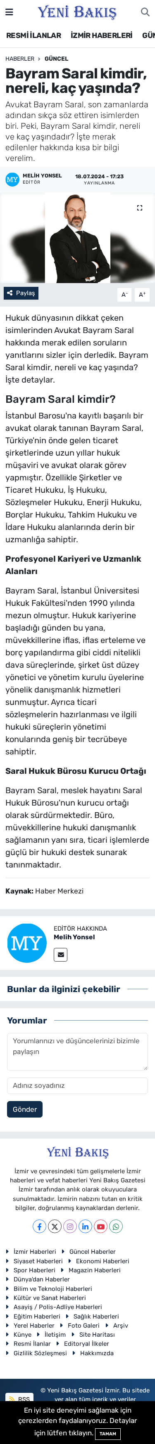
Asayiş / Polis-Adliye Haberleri (58, 1307)
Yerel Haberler (34, 1325)
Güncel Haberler (92, 1251)
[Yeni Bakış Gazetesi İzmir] (77, 11)
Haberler (19, 58)
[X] (55, 1226)
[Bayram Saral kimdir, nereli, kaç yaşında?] (77, 238)
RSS (23, 1399)
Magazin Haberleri (95, 1270)
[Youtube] (100, 1226)
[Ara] (145, 12)
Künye (22, 1334)
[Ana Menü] (9, 12)
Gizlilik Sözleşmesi (40, 1353)
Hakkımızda (97, 1353)
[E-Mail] (60, 955)
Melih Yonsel (74, 937)
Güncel (56, 58)
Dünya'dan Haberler (42, 1279)
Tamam (108, 1434)
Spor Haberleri (34, 1270)
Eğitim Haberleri (37, 1316)
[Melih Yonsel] (27, 942)
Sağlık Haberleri (96, 1316)
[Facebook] (39, 1226)
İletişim (55, 1334)
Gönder (25, 1109)
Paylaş (25, 293)
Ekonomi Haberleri (102, 1261)
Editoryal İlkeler (86, 1343)
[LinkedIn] (85, 1226)
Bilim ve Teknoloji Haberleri (53, 1289)
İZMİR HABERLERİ (102, 35)
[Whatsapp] (116, 1226)
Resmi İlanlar (32, 1343)
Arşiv (120, 1325)
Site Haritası (97, 1334)
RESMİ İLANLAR (33, 35)
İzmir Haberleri (35, 1251)
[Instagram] (70, 1226)
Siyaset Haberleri (38, 1261)
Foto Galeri (84, 1325)
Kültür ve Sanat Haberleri (50, 1298)
